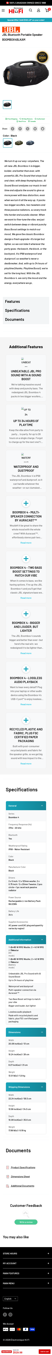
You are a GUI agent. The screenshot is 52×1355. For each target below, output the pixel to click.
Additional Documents (22, 1185)
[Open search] (30, 10)
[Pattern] (19, 143)
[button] (47, 10)
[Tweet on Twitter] (27, 129)
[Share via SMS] (42, 129)
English (7, 1298)
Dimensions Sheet (20, 1176)
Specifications (17, 310)
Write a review (26, 1222)
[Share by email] (35, 129)
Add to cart (44, 1352)
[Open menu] (3, 10)
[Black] (7, 143)
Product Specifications (23, 1167)
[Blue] (30, 143)
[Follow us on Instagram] (10, 1314)
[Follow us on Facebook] (5, 1314)
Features (12, 301)
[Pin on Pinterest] (20, 129)
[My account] (38, 10)
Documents (14, 319)
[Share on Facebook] (12, 129)
